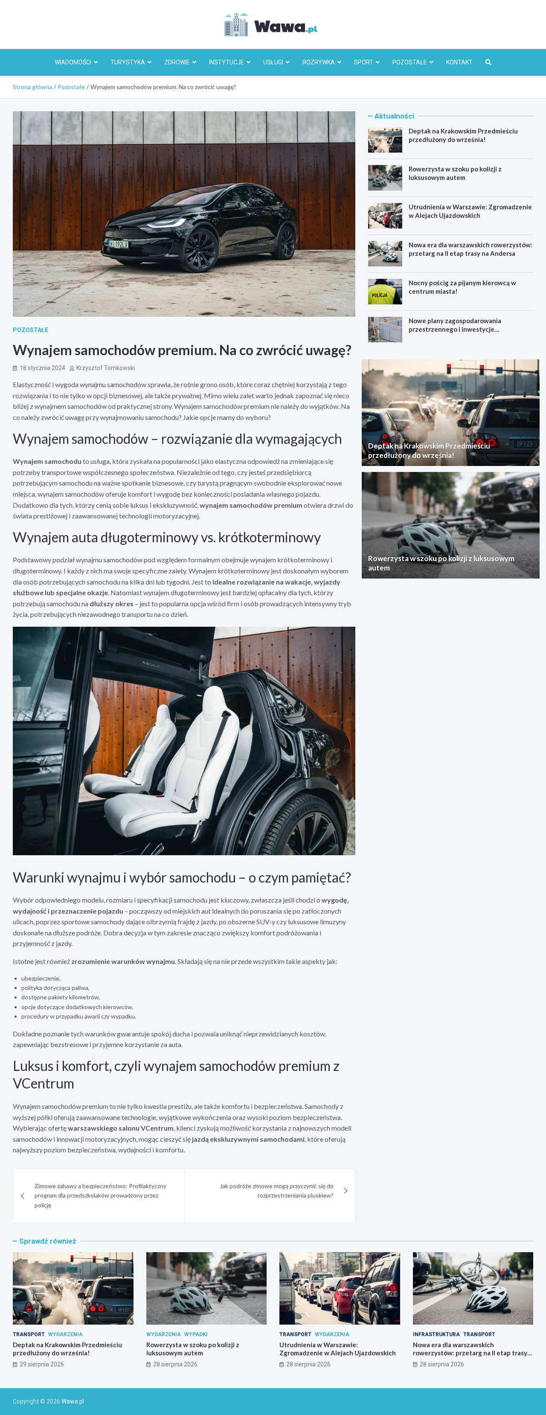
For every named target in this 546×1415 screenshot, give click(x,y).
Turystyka (127, 62)
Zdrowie (177, 62)
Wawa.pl (72, 1401)
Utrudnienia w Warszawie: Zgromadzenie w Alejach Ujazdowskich (470, 211)
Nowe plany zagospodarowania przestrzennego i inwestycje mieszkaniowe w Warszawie (455, 329)
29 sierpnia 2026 (42, 1364)
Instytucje (226, 62)
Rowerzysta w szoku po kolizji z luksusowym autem (455, 173)
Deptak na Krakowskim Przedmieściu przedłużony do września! (463, 135)
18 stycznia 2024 (42, 368)
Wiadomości (73, 62)
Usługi (273, 62)
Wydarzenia (65, 1334)
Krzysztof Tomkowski (105, 368)
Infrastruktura (436, 1334)
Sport (363, 62)
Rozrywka (318, 62)
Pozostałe (409, 62)
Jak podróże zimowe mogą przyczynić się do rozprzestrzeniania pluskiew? (277, 1190)
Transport (29, 1334)
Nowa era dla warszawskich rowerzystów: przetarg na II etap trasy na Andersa (470, 249)
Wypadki (196, 1334)
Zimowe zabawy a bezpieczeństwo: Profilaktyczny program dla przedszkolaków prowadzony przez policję (100, 1195)
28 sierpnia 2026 (175, 1364)
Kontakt (459, 62)
